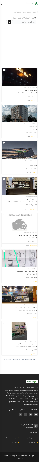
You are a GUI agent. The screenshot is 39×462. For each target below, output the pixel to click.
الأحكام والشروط (30, 438)
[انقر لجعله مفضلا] (4, 70)
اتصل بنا (14, 442)
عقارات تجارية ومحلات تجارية (30, 87)
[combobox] (24, 22)
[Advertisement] (19, 45)
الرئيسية (35, 12)
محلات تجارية (27, 12)
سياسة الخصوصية (11, 438)
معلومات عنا (31, 442)
